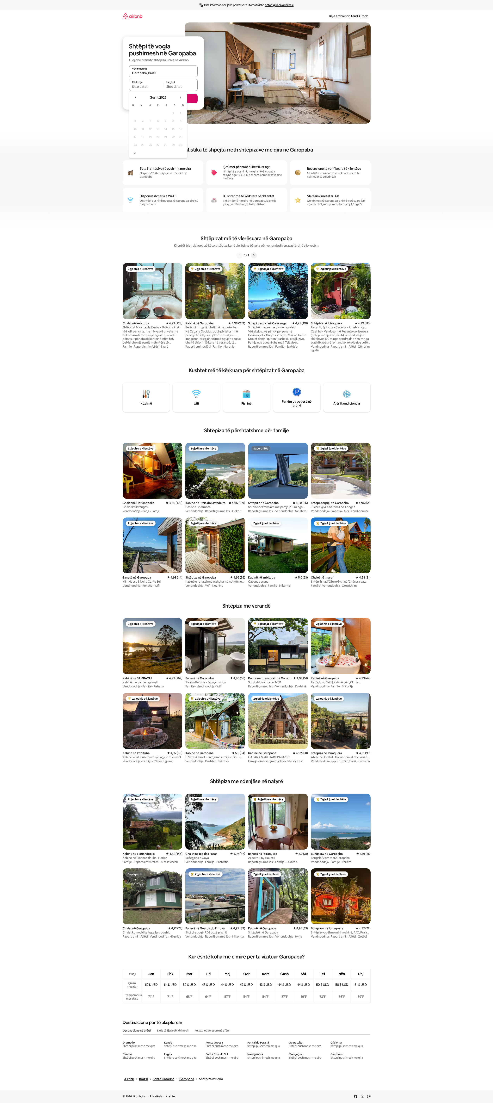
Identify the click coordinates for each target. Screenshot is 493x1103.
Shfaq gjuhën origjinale (279, 5)
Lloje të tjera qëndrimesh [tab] (172, 1030)
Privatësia (156, 1096)
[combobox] (163, 73)
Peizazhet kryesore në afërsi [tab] (212, 1030)
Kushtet (171, 1096)
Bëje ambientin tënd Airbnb (348, 16)
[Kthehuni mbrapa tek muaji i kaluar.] (136, 97)
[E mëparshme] (239, 255)
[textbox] (146, 86)
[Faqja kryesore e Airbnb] (132, 16)
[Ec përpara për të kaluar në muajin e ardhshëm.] (180, 97)
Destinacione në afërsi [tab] (137, 1030)
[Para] (254, 255)
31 (135, 153)
